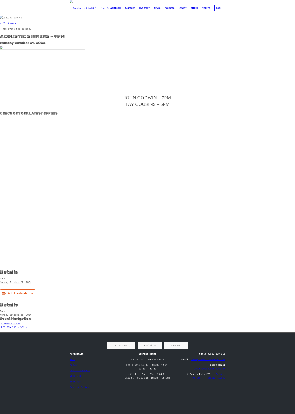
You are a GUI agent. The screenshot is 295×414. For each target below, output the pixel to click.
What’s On (76, 376)
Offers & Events (80, 370)
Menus (73, 364)
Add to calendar (18, 293)
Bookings (75, 381)
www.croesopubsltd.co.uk (209, 368)
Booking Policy (79, 387)
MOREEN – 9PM (10, 323)
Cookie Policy (216, 377)
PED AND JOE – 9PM (14, 327)
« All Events (8, 23)
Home (72, 359)
